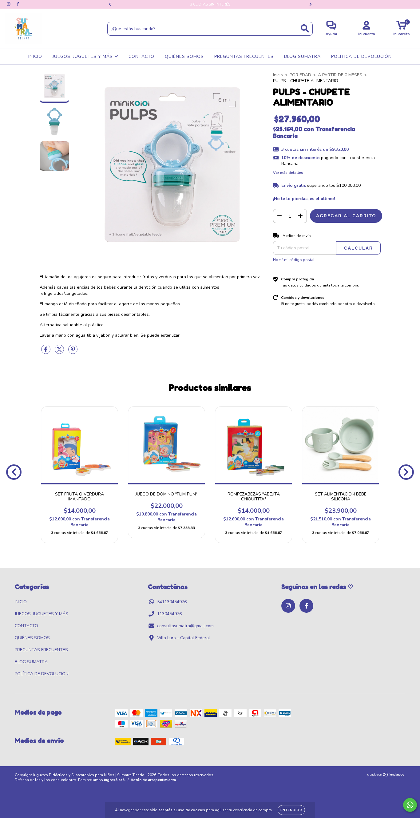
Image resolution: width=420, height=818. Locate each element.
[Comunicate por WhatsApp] (410, 805)
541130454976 (172, 602)
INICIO (35, 56)
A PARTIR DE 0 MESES (340, 75)
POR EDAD (300, 75)
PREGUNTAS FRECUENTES (244, 56)
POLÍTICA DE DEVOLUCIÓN (361, 56)
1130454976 (169, 614)
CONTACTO (141, 56)
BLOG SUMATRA (302, 56)
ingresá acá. (114, 779)
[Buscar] (305, 28)
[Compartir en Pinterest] (72, 352)
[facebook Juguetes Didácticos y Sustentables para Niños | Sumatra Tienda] (18, 4)
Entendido (291, 810)
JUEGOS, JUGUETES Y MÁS (83, 56)
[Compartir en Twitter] (60, 352)
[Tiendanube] (386, 775)
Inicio (278, 75)
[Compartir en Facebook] (46, 352)
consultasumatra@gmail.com (185, 626)
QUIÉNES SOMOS (184, 56)
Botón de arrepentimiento (153, 779)
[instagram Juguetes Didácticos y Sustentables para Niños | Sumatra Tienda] (9, 4)
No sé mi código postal (294, 259)
